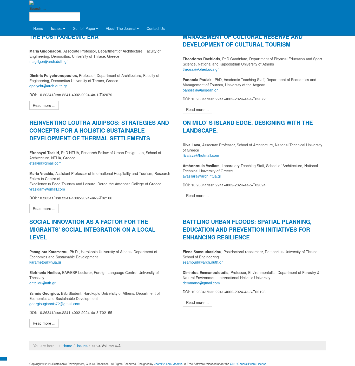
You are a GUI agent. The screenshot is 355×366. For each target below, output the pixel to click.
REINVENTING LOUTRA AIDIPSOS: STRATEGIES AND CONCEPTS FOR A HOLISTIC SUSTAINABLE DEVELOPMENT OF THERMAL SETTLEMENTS (99, 130)
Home (38, 28)
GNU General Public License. (248, 364)
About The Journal (121, 28)
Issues (57, 28)
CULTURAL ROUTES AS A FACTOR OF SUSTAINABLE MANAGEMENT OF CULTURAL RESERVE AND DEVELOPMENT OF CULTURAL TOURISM (253, 36)
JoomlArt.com (163, 364)
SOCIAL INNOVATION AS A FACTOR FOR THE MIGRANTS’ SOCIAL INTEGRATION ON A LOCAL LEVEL (92, 229)
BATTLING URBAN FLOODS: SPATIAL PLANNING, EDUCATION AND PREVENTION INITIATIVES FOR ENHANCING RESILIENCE (247, 229)
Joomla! (178, 364)
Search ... (37, 8)
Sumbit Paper (84, 28)
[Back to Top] (3, 359)
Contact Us (156, 28)
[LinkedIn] (34, 332)
